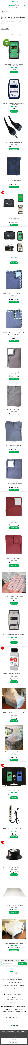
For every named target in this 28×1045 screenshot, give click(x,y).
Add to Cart (14, 72)
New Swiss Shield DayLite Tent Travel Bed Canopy (14, 752)
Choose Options (14, 149)
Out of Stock (14, 797)
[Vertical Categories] (2, 6)
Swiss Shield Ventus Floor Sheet (14, 905)
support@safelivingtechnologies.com (14, 1011)
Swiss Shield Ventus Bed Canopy (14, 943)
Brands (14, 988)
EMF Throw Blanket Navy (14, 180)
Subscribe (22, 963)
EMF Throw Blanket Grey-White (14, 372)
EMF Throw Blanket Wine (14, 558)
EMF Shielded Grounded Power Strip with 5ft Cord (14, 829)
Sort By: (10, 34)
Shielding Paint (20, 979)
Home (3, 9)
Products (19, 9)
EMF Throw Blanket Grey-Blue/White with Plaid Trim (14, 294)
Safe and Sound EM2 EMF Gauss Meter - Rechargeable (14, 635)
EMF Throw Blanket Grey (14, 410)
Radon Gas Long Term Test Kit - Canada (14, 867)
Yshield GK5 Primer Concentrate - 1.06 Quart (14, 674)
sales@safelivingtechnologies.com (14, 1006)
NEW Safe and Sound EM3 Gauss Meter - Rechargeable (14, 104)
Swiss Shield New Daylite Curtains (14, 596)
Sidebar (6, 28)
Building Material (8, 985)
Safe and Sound (6, 17)
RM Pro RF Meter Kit (14, 791)
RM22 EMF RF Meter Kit (14, 256)
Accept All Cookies (14, 1042)
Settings (14, 1036)
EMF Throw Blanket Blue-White (14, 483)
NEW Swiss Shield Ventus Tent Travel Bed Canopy (14, 713)
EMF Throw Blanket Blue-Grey (14, 445)
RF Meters (10, 982)
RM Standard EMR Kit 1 (14, 218)
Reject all (14, 1039)
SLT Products (11, 9)
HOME (4, 979)
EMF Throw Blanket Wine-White (14, 521)
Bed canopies (11, 979)
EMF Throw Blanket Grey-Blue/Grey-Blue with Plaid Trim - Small (14, 333)
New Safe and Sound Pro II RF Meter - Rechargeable (14, 65)
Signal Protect (21, 17)
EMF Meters (17, 982)
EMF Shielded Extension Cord (14, 142)
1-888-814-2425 (14, 1)
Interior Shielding (19, 985)
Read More (4, 24)
